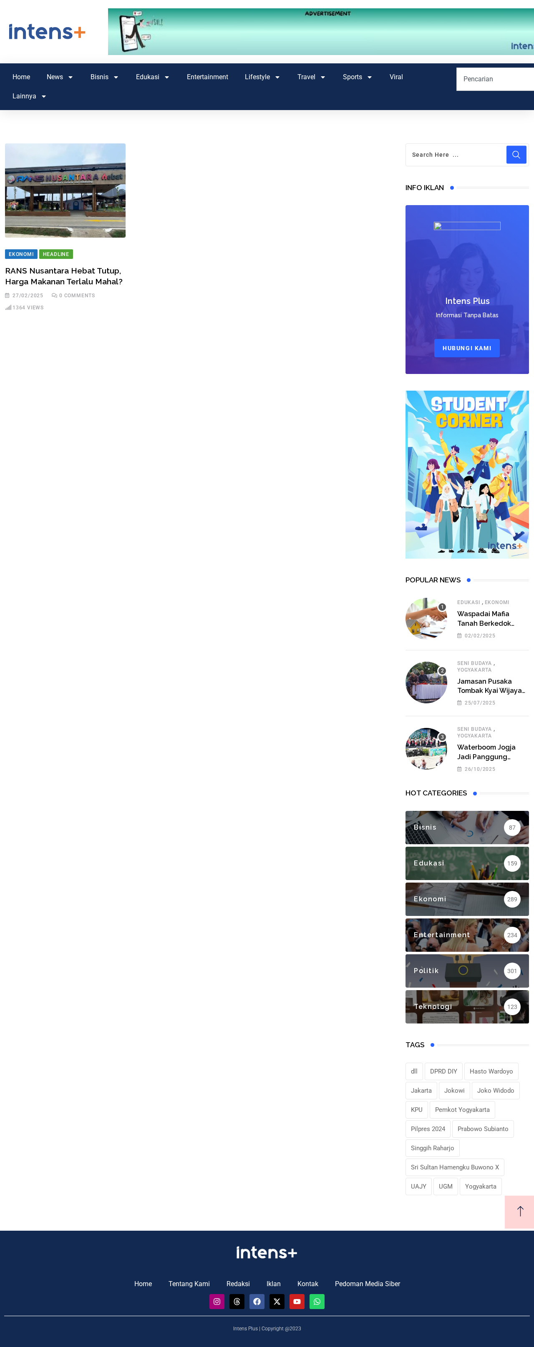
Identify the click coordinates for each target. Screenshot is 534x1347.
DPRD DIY (443, 1071)
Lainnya (24, 96)
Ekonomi (497, 602)
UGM (446, 1186)
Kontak (307, 1284)
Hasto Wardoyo (491, 1071)
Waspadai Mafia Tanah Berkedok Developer (484, 623)
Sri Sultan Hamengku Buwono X (455, 1167)
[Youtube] (297, 1301)
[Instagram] (216, 1301)
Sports (352, 77)
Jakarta (421, 1090)
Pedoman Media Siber (367, 1284)
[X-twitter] (277, 1301)
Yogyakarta (474, 670)
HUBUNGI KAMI (467, 348)
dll (414, 1071)
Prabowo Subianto (483, 1129)
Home (21, 77)
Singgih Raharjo (432, 1148)
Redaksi (238, 1284)
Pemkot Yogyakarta (462, 1110)
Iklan (274, 1284)
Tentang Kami (189, 1284)
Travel (306, 77)
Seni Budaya (474, 663)
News (55, 77)
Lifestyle (257, 77)
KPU (417, 1110)
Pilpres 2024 (428, 1129)
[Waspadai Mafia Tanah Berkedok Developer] (426, 619)
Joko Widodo (495, 1090)
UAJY (418, 1186)
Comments (77, 295)
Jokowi (454, 1090)
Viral (396, 77)
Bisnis (99, 77)
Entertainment (207, 77)
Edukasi (147, 77)
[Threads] (236, 1301)
